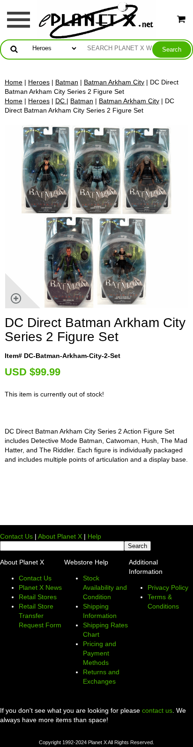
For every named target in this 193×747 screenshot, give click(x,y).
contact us (157, 710)
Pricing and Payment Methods (99, 653)
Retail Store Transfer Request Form (40, 615)
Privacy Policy (168, 587)
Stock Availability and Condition (105, 587)
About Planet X (60, 536)
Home (13, 82)
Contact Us (16, 536)
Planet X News (40, 587)
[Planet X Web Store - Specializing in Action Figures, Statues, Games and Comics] (96, 19)
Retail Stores (38, 597)
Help (94, 536)
